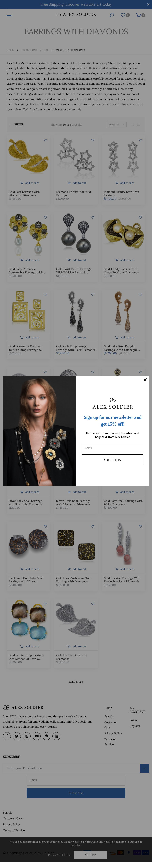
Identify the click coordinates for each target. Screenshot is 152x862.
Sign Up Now (112, 459)
